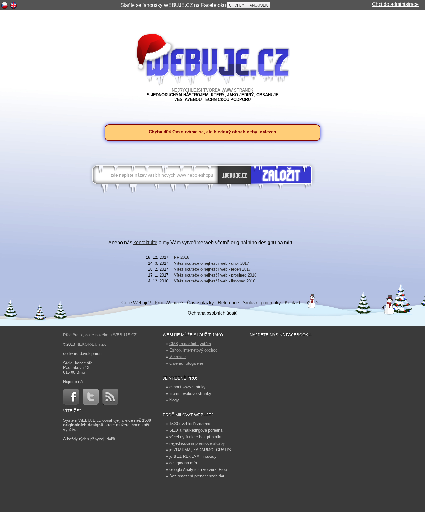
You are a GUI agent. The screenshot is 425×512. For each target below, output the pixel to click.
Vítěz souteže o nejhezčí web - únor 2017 (211, 263)
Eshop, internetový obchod (193, 350)
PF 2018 (181, 257)
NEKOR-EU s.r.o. (92, 344)
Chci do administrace (395, 4)
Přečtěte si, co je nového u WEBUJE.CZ (100, 335)
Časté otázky (200, 302)
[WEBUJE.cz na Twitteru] (91, 403)
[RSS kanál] (110, 403)
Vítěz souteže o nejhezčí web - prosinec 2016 (215, 275)
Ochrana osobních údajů (212, 312)
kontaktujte (145, 242)
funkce (192, 436)
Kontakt (292, 302)
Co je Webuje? (136, 302)
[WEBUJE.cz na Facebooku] (71, 403)
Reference (228, 302)
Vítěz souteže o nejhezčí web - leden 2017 (212, 269)
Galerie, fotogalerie (186, 363)
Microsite (177, 356)
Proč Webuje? (169, 302)
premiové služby (210, 443)
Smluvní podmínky (262, 302)
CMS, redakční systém (190, 343)
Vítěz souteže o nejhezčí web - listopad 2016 (214, 281)
